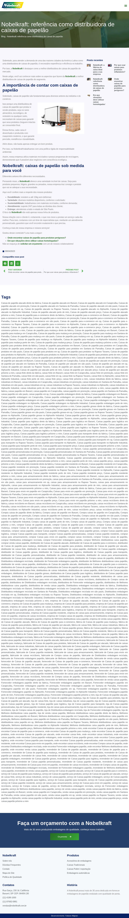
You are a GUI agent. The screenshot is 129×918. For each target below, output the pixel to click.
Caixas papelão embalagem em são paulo (30, 400)
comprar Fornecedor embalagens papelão (62, 540)
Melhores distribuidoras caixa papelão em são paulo (94, 719)
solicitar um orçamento (31, 244)
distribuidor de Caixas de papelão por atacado (105, 546)
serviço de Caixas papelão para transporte (67, 780)
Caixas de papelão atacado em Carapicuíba (98, 303)
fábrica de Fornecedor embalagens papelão (53, 637)
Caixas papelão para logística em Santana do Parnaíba (81, 424)
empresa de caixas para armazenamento (85, 613)
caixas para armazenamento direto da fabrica (37, 476)
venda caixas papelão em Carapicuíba (44, 792)
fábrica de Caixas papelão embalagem (33, 628)
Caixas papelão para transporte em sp (95, 440)
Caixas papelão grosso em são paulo (27, 412)
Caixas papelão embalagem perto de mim (108, 403)
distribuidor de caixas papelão (72, 549)
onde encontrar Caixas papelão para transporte (31, 740)
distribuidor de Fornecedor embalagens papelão (56, 561)
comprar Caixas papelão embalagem (52, 531)
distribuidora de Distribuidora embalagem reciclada (33, 582)
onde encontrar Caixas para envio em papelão (31, 743)
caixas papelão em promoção (76, 391)
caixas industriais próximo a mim (88, 388)
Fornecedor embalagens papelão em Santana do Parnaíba (88, 686)
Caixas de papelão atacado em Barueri (59, 303)
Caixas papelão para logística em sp (41, 428)
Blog (3, 36)
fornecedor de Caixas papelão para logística (30, 671)
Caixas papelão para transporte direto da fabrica (85, 434)
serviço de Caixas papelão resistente (18, 783)
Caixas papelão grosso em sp (58, 412)
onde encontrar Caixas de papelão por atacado (32, 734)
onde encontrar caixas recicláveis (68, 743)
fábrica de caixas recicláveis (69, 634)
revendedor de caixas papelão (92, 756)
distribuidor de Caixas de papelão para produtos (60, 546)
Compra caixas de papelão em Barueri (60, 513)
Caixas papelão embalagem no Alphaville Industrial (64, 403)
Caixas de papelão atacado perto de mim (50, 312)
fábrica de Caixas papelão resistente (90, 631)
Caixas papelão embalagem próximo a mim (54, 406)
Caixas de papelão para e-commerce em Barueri (87, 315)
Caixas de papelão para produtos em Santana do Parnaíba (76, 349)
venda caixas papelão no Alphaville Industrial (42, 798)
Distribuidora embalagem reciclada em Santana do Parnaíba (29, 592)
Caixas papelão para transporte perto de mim (21, 446)
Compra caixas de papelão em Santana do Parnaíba (56, 516)
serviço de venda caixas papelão (70, 789)
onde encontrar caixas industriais (97, 734)
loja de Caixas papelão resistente (31, 707)
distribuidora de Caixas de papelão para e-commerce (102, 564)
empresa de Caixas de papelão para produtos (74, 604)
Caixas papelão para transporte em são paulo (55, 440)
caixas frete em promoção (101, 373)
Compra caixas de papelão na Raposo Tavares (48, 519)
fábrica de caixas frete (81, 625)
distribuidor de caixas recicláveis (59, 558)
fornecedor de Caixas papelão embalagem (79, 668)
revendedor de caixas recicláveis (73, 765)
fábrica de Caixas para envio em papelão (36, 634)
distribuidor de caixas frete (13, 549)
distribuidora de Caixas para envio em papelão (39, 579)
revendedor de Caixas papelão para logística (77, 759)
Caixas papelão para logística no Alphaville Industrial (46, 431)
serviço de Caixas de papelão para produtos (62, 774)
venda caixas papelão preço (108, 798)
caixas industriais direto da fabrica (105, 379)
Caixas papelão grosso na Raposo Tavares (92, 412)
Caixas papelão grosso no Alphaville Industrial (42, 415)
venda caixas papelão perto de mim (79, 798)
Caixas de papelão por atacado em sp (109, 364)
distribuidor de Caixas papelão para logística (60, 552)
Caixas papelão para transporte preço (60, 446)
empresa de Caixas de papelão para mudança (32, 604)
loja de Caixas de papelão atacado (111, 695)
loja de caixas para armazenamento (63, 707)
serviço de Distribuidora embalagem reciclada (71, 786)
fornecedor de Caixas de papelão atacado (21, 661)
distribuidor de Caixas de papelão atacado (49, 543)
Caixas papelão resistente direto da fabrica (34, 464)
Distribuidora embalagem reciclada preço (108, 598)
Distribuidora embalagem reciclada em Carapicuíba (57, 589)
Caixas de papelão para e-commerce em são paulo (35, 321)
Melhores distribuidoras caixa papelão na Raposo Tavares (62, 722)
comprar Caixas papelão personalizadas (67, 534)
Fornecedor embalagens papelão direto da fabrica (24, 683)
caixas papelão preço (103, 461)
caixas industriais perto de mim (35, 388)
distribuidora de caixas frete (22, 570)
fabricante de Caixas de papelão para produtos (44, 643)
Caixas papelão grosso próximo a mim (19, 418)
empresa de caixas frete (21, 607)
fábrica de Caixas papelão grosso (67, 628)
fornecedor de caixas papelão (45, 668)
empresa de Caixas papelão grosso (17, 610)
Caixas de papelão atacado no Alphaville (89, 309)
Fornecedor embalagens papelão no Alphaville (22, 692)
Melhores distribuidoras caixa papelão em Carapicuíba (64, 716)
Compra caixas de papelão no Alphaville (90, 519)
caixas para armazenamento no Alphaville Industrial (36, 485)
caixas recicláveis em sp (52, 507)
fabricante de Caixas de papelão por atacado (87, 643)
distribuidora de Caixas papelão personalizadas (34, 576)
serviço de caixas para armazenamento (54, 783)
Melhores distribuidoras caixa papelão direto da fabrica (92, 713)
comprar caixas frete (102, 528)
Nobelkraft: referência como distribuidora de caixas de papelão (98, 84)
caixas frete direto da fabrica (28, 373)
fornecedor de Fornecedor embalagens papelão (22, 680)
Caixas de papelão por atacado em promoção (99, 361)
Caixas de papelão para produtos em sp (41, 352)
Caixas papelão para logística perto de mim (92, 431)
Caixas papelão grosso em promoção (74, 409)
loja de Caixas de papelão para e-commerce (21, 698)
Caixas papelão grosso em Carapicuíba (37, 409)
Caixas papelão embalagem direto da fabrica (70, 394)
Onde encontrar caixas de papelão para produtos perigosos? (37, 238)
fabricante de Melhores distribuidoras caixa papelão (69, 658)
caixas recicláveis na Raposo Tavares (81, 507)
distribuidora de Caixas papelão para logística (71, 573)
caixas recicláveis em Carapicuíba (51, 503)
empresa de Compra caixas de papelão (65, 616)
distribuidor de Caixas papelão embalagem (107, 549)
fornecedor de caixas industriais (15, 668)
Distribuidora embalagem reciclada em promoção (104, 589)
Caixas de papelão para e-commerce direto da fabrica (40, 315)
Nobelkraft (17, 68)
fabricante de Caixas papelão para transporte (75, 649)
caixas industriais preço (61, 388)
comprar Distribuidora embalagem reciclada (21, 540)
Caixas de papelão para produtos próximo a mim (53, 358)
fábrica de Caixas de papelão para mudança (96, 622)
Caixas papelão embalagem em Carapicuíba (22, 397)
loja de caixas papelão (83, 701)
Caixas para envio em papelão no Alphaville (37, 497)
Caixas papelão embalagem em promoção (64, 397)
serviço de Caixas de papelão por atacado (101, 774)
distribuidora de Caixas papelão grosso (31, 573)
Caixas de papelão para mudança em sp (74, 336)
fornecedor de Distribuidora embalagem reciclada (104, 677)
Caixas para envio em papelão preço (40, 500)
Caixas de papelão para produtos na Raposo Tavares (85, 352)
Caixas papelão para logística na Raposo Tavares (83, 428)
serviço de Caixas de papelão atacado (66, 771)
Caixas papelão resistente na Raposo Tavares (54, 470)
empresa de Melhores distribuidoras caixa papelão (66, 619)
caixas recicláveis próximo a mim (111, 510)
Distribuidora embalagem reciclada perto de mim (66, 598)
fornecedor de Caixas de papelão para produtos (33, 664)
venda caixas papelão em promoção (78, 792)
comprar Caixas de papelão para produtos (31, 528)
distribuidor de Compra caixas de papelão (94, 558)
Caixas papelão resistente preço (87, 473)
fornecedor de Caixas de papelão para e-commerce (66, 661)
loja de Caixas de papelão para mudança (62, 698)
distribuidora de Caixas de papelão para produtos (69, 567)
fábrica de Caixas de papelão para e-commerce (53, 622)
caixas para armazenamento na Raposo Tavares (74, 482)
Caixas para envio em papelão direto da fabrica (72, 488)
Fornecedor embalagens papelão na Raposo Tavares (102, 689)
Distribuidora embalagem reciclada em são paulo (81, 592)
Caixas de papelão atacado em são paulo (98, 306)
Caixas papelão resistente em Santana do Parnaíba (64, 467)
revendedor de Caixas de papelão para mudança (34, 753)
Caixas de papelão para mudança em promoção (60, 333)
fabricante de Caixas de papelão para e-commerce (82, 640)
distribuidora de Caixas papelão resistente (79, 576)
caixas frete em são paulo (32, 376)
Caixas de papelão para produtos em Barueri (59, 346)
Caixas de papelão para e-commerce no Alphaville (55, 324)
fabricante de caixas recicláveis (25, 655)
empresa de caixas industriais (47, 607)
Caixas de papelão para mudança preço (54, 342)
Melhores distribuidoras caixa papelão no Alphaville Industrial (40, 725)
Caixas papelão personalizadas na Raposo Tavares (71, 455)
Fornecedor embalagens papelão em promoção (36, 686)
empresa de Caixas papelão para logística (54, 610)
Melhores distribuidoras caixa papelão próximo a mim (58, 728)
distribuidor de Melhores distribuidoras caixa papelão (103, 561)
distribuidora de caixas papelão (82, 570)
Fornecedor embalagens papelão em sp (56, 689)
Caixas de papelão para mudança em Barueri (96, 330)
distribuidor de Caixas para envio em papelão (22, 558)
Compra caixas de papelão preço (86, 522)
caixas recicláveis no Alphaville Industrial (20, 510)
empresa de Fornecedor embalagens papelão (21, 619)
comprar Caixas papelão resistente (103, 534)
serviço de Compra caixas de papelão (30, 786)
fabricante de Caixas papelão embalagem (81, 646)
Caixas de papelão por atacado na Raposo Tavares (25, 367)
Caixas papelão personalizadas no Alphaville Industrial (38, 458)
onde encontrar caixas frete (68, 734)
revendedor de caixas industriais (62, 756)
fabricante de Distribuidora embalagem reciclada (104, 655)
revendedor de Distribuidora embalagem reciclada (24, 768)
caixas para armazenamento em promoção (32, 479)
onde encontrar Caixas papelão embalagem (36, 737)
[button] (126, 6)
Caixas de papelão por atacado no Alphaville (72, 367)
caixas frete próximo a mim (75, 379)
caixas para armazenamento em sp (32, 482)
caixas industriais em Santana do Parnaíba (102, 382)
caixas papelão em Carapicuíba (48, 391)
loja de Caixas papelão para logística (49, 704)
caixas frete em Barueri (52, 373)
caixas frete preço (53, 379)
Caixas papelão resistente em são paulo (108, 467)
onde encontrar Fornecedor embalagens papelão (64, 746)
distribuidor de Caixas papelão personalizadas (23, 555)
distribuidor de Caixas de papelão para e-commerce (93, 543)
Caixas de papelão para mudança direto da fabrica (49, 330)
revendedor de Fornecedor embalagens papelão (70, 768)
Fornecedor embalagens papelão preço (32, 695)
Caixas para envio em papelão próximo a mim (79, 500)
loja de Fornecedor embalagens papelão (102, 710)
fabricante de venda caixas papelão (110, 658)
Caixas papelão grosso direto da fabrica (93, 406)
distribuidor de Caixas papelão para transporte (105, 552)
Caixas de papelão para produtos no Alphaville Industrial (52, 355)
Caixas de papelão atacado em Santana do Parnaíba (54, 306)
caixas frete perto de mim (32, 379)
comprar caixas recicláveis (80, 537)
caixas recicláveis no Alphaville (113, 507)
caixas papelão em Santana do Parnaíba (109, 391)
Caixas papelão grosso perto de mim (82, 415)
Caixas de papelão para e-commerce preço (80, 327)
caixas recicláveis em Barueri (21, 503)
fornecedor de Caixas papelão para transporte (75, 671)
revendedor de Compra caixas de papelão (108, 765)
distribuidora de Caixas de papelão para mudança (23, 567)
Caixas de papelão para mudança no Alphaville (40, 339)
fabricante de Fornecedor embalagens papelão (22, 658)
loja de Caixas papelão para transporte (86, 704)
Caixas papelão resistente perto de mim (52, 473)
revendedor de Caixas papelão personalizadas (39, 762)
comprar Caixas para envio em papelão (47, 537)
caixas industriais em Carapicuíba (37, 382)
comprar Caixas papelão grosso (84, 531)
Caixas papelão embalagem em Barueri (109, 394)
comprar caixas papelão (23, 531)
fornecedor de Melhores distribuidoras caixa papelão (69, 680)
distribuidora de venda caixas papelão (47, 585)
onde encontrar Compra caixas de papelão (103, 743)
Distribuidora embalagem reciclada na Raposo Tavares (43, 595)
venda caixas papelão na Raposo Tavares (95, 795)
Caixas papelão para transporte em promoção (87, 437)
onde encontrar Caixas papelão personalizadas (76, 740)
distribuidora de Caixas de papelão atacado (57, 564)
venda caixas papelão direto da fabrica (103, 789)
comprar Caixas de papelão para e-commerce (73, 525)
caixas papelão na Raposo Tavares (55, 418)
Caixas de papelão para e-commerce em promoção (56, 318)
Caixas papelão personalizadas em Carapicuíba (105, 449)
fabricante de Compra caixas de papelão (60, 655)
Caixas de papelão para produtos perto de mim (99, 355)
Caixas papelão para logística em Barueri (75, 421)
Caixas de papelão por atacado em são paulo (69, 364)
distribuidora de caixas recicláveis (78, 579)
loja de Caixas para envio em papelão (97, 707)
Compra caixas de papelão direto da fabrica (21, 513)
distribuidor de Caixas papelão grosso (19, 552)
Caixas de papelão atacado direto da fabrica (21, 303)
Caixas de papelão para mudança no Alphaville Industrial (90, 339)
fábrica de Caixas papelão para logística (102, 628)
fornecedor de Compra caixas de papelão (60, 677)
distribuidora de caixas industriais (51, 570)
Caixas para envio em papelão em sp (79, 494)
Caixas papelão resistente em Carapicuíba (108, 464)
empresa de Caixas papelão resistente (48, 613)
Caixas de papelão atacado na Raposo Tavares (47, 309)
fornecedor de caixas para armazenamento (73, 674)
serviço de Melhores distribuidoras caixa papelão (32, 789)
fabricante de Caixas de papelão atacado (40, 640)
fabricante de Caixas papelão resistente (34, 652)
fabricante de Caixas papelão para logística (30, 649)
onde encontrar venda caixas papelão (27, 750)
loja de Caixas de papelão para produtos (101, 698)
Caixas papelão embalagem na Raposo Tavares (105, 400)
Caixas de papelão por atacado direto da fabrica (98, 358)
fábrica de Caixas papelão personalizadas (53, 631)
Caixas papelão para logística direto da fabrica (33, 421)
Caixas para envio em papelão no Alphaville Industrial (82, 497)
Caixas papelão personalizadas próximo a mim (43, 461)
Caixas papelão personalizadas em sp (28, 455)
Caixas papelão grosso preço (113, 415)
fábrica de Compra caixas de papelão (100, 634)
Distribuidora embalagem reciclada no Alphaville (92, 595)
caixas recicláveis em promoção (82, 503)
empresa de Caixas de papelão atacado (69, 601)
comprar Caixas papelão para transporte (28, 534)
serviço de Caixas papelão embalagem (84, 777)
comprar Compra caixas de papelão (110, 537)
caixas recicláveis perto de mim (56, 510)
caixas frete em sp (53, 376)
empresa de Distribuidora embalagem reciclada (105, 616)
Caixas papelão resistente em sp (16, 470)
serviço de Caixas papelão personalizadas (107, 780)
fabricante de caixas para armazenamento (73, 652)
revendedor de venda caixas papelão (31, 771)
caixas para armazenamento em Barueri (78, 476)
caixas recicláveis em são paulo (25, 507)
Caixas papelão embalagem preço (17, 406)
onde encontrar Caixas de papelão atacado (102, 728)
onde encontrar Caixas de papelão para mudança (67, 731)
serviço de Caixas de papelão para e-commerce (105, 771)
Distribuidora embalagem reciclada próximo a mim (25, 601)
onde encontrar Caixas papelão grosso (75, 737)
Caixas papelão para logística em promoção (33, 424)
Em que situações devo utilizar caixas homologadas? (33, 241)
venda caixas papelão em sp (61, 795)
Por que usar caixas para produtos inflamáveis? (119, 68)
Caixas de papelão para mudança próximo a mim (95, 342)
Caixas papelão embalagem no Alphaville (20, 403)
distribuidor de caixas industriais (42, 549)
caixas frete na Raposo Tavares (76, 376)
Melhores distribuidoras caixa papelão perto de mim (94, 725)
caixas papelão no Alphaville (86, 418)
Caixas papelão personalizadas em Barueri (61, 449)
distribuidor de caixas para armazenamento (107, 555)
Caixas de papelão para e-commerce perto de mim (35, 327)
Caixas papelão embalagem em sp (66, 400)
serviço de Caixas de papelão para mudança (21, 774)
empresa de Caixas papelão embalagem (108, 607)
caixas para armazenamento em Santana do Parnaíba (77, 479)
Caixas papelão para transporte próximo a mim (99, 446)
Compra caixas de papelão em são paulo (100, 516)
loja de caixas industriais (60, 701)
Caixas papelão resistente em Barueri (71, 464)
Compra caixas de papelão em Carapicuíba (99, 513)
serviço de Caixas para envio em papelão (92, 783)
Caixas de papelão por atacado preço (80, 370)
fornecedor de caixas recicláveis (25, 677)
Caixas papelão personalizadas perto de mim (89, 458)
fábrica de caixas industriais (105, 625)
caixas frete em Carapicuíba (76, 373)
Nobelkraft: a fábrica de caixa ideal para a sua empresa (98, 69)
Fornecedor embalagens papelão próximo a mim (73, 695)
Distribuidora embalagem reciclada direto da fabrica (90, 585)
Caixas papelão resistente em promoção (20, 467)
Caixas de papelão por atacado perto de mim (41, 370)
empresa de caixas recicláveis (32, 616)
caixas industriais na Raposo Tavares (63, 385)
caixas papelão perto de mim (79, 461)
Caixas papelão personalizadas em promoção (21, 452)
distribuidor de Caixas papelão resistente (65, 555)
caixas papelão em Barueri (20, 391)
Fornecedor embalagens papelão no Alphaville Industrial (70, 692)
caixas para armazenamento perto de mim (80, 485)
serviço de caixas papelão (54, 777)
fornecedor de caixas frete (115, 664)
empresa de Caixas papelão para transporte (95, 610)
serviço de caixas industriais (28, 777)
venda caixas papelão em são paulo (30, 795)
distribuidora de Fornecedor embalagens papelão (80, 582)
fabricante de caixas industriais (20, 646)
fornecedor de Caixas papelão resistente (34, 674)
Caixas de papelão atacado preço (85, 312)
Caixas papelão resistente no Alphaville (94, 470)
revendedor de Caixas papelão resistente (81, 762)
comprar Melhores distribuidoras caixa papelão (105, 540)
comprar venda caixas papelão (15, 543)
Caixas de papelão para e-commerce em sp (80, 321)
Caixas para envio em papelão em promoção (74, 491)
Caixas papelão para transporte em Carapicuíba (43, 437)
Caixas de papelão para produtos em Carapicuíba (104, 346)
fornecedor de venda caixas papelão (110, 680)
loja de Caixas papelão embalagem (111, 701)
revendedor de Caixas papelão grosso (38, 759)
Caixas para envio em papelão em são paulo (41, 494)
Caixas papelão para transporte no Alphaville (55, 443)
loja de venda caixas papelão (52, 713)
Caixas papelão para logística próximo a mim (41, 434)
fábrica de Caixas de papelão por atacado (51, 625)
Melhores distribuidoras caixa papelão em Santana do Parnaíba (40, 719)
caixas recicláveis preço (83, 510)
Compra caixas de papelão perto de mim (50, 522)
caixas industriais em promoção (67, 382)
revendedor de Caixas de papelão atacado (67, 750)
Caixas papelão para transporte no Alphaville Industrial (102, 443)
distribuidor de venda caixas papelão (18, 564)
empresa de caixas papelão (75, 607)
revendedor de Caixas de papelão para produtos (80, 753)
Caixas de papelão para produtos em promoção (23, 349)
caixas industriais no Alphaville (94, 385)
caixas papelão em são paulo (14, 394)
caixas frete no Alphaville (102, 376)
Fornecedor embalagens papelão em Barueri (71, 683)
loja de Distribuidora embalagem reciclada (63, 710)
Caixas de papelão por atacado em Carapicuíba (56, 361)
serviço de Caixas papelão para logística (27, 780)
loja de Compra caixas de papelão (27, 710)
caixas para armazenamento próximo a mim (28, 488)
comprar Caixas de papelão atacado (34, 525)
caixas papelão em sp (39, 394)
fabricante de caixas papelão (48, 646)
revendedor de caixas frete (33, 756)
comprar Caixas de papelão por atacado (72, 528)
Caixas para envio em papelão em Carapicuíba (30, 491)
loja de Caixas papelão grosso (15, 704)
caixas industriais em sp (34, 385)
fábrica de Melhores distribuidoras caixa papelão (96, 637)
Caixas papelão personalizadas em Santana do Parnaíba (69, 452)
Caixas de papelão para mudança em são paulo (33, 336)
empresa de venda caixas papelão (105, 619)
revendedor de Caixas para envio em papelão (37, 765)
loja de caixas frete (39, 701)
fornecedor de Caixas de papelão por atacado (79, 664)
